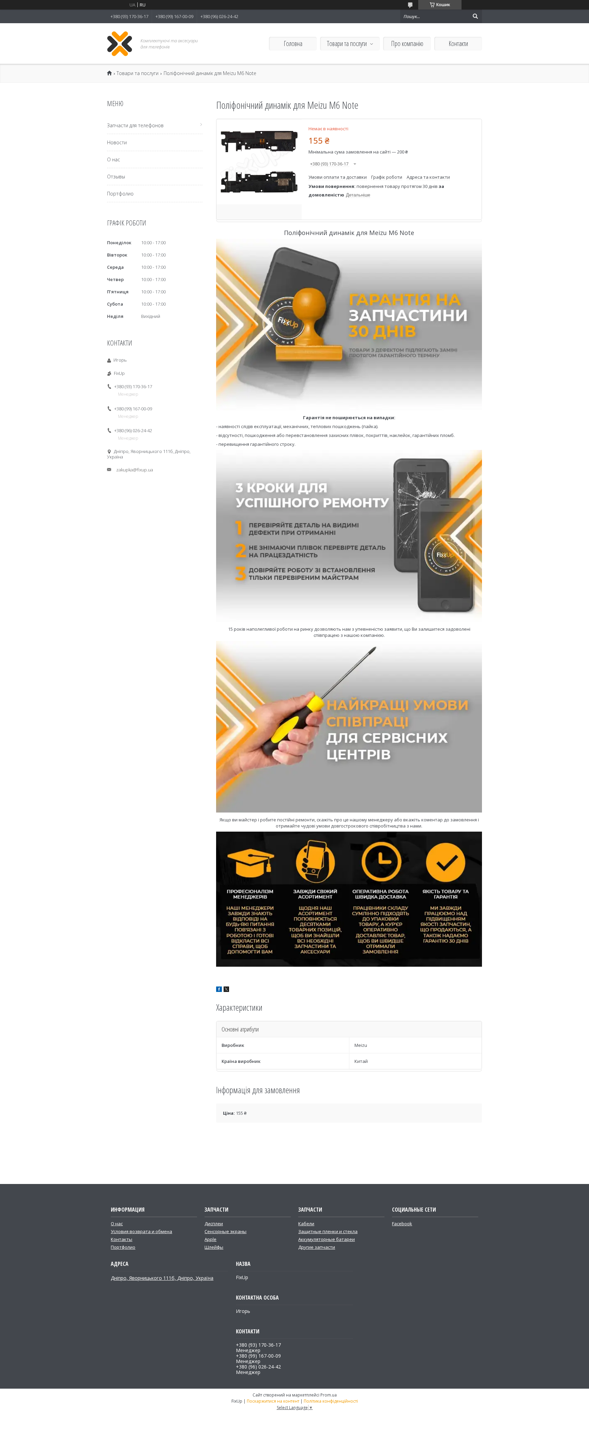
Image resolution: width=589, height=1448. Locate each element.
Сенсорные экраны (225, 1231)
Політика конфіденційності (331, 1401)
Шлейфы (214, 1247)
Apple (210, 1239)
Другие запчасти (316, 1247)
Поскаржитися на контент (273, 1401)
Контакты (121, 1239)
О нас (113, 159)
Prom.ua (328, 1395)
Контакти (458, 43)
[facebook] (219, 990)
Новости (117, 142)
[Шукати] (475, 16)
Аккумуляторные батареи (326, 1239)
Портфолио (120, 193)
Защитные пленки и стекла (328, 1231)
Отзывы (116, 176)
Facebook (402, 1223)
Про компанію (407, 43)
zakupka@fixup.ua (134, 469)
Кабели (306, 1223)
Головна (293, 43)
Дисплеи (214, 1223)
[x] (226, 990)
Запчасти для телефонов (135, 125)
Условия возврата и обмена (141, 1231)
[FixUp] (120, 43)
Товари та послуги (347, 43)
